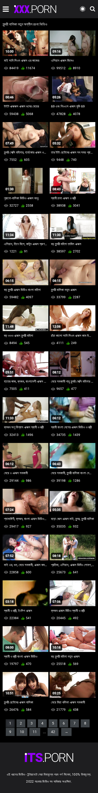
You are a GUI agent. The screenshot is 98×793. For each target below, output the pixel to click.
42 (53, 732)
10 (22, 732)
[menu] (6, 9)
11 (35, 732)
